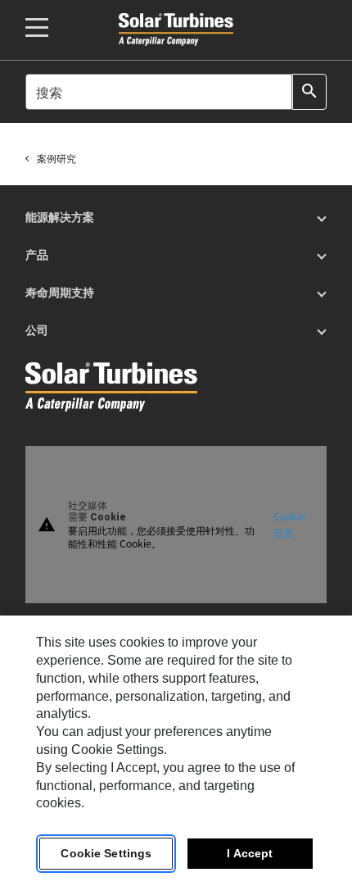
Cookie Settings (106, 853)
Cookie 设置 (289, 524)
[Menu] (36, 27)
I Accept (250, 853)
